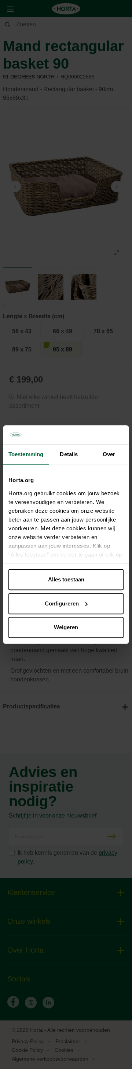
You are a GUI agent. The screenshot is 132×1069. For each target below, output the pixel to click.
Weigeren (66, 627)
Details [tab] (69, 454)
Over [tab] (109, 454)
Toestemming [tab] (25, 454)
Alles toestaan (66, 579)
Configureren (62, 603)
